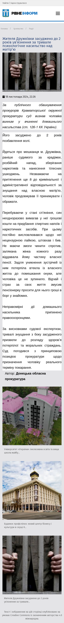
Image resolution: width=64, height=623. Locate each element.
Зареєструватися (18, 3)
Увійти (5, 3)
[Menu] (58, 13)
